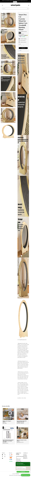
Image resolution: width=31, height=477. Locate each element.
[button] (2, 5)
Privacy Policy (16, 475)
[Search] (27, 8)
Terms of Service (11, 475)
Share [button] (20, 50)
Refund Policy (20, 475)
